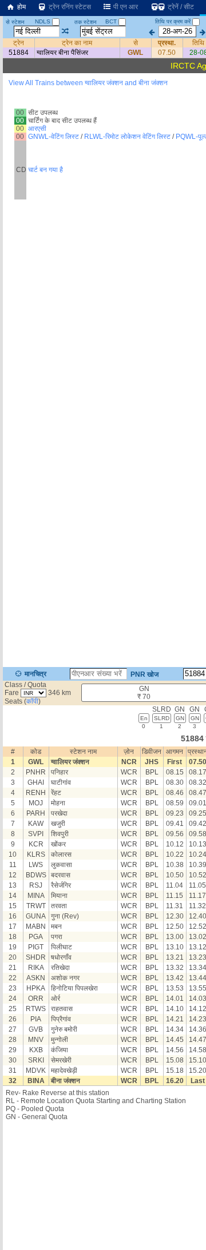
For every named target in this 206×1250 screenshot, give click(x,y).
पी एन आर (125, 7)
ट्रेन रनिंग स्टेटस (69, 7)
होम (20, 7)
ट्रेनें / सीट (180, 7)
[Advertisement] (103, 119)
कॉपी (32, 701)
